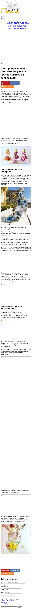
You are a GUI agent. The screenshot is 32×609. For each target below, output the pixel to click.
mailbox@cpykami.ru (7, 604)
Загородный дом (22, 22)
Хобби (10, 25)
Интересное (23, 28)
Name (2, 586)
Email (2, 589)
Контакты (4, 602)
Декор (22, 23)
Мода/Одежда (12, 26)
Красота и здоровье (19, 25)
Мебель (27, 23)
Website (3, 592)
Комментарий (5, 583)
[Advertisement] (16, 46)
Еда (26, 25)
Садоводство (13, 22)
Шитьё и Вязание (22, 26)
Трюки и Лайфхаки (14, 28)
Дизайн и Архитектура (13, 23)
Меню (3, 17)
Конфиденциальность (7, 600)
